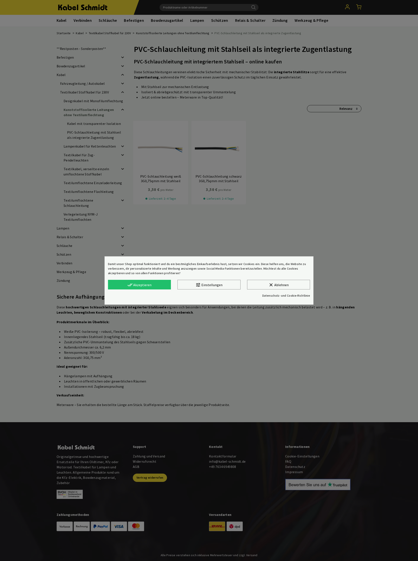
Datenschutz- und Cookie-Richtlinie (286, 296)
